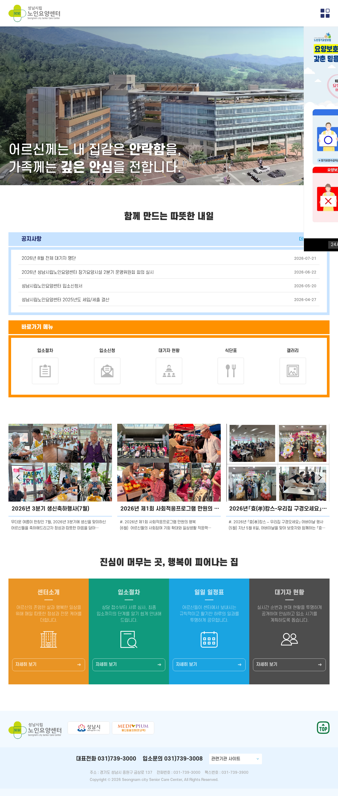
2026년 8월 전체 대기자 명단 (49, 258)
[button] (18, 477)
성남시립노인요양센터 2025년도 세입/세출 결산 (65, 300)
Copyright (98, 779)
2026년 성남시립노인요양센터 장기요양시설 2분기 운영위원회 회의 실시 (88, 272)
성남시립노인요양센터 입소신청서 (52, 286)
